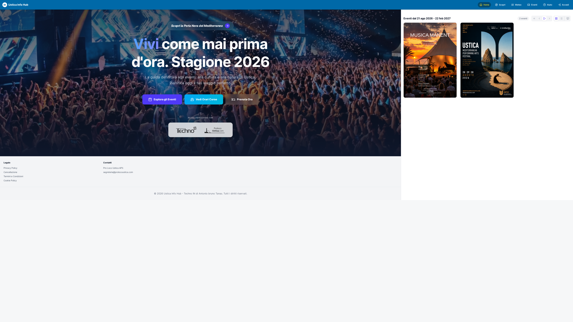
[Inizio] (534, 18)
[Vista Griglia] (556, 18)
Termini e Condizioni (13, 176)
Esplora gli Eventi (165, 99)
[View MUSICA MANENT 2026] (430, 60)
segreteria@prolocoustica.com (118, 172)
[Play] (544, 18)
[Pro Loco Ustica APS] (214, 129)
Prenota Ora (244, 99)
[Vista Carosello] (568, 18)
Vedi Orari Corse (206, 99)
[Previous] (539, 18)
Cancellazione (10, 172)
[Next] (549, 18)
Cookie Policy (10, 180)
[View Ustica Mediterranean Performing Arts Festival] (486, 60)
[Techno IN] (186, 129)
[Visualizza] (430, 92)
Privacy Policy (10, 168)
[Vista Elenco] (561, 18)
